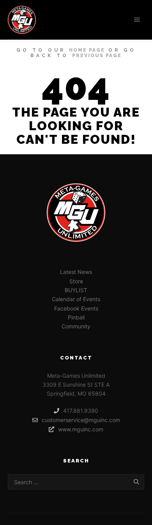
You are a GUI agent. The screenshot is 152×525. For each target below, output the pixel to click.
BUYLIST (76, 290)
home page (87, 50)
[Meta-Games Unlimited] (22, 20)
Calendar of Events (76, 299)
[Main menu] (137, 20)
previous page (97, 55)
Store (76, 281)
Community (76, 326)
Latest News (76, 272)
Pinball (76, 317)
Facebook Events (76, 308)
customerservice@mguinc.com (81, 420)
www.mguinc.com (80, 429)
